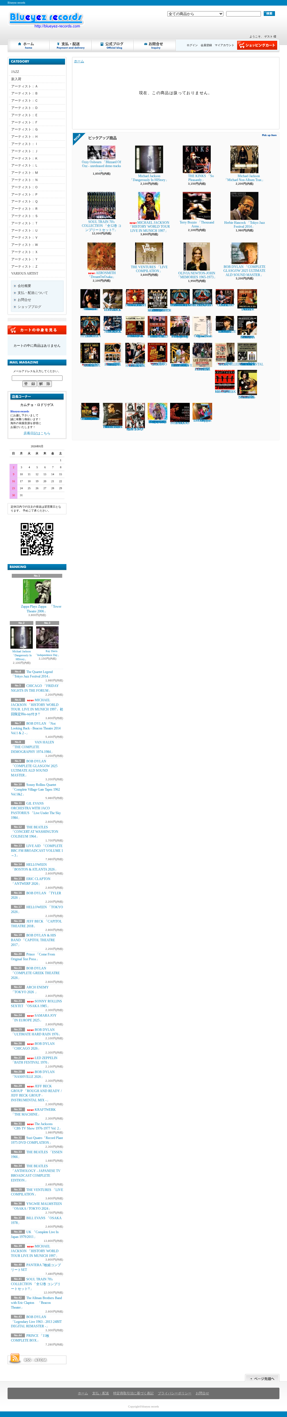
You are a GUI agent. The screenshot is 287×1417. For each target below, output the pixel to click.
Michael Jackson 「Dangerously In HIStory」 (22, 655)
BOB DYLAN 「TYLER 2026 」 (247, 309)
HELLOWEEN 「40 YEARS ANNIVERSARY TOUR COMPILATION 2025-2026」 (182, 305)
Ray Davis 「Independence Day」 (47, 653)
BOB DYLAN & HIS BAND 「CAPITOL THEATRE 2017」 (33, 940)
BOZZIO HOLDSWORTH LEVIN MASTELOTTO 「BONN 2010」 (159, 310)
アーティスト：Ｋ (24, 158)
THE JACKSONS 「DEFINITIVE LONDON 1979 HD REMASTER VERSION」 (181, 364)
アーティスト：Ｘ (24, 252)
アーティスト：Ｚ (24, 266)
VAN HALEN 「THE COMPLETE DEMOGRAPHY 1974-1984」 (32, 747)
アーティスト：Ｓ (24, 216)
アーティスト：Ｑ (24, 201)
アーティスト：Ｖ (24, 237)
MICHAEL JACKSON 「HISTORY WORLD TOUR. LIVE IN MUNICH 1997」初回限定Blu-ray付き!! (37, 707)
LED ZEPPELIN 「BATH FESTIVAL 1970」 (34, 1060)
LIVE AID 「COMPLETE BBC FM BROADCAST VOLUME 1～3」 (37, 850)
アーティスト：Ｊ (24, 151)
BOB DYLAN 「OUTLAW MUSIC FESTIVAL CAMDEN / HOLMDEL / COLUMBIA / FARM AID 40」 (90, 419)
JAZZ (15, 72)
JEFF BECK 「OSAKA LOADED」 (112, 310)
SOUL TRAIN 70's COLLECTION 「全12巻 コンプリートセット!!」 (36, 1284)
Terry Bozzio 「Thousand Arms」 (197, 224)
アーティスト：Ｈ (24, 137)
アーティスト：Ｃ (24, 101)
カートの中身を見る (37, 329)
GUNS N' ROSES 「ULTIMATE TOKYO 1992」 (90, 364)
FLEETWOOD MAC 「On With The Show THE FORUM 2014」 (158, 336)
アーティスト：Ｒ (24, 209)
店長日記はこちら (37, 433)
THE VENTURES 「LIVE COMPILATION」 (149, 269)
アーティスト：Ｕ (24, 230)
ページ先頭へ (262, 1378)
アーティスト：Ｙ (24, 259)
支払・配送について (71, 45)
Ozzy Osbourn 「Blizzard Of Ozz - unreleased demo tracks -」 (101, 166)
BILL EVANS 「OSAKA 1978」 (179, 423)
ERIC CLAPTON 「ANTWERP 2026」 (225, 305)
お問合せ (155, 45)
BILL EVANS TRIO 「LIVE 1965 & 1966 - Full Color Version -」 (112, 427)
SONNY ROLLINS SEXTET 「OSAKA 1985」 (247, 337)
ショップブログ (113, 45)
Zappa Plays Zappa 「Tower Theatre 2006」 (41, 609)
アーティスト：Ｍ (24, 173)
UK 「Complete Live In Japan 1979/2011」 (202, 420)
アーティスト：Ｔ (24, 223)
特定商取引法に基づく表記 (133, 1393)
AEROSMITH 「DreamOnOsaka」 (101, 275)
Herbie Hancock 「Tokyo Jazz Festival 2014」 (244, 225)
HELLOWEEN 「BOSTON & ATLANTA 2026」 (203, 305)
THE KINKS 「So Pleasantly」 (201, 178)
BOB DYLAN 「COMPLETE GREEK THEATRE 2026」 (35, 973)
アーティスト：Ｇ (24, 129)
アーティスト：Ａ (24, 86)
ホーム (29, 45)
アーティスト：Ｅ (24, 115)
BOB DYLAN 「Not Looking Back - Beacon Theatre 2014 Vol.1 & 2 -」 (36, 728)
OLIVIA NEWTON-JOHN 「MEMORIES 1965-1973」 (197, 275)
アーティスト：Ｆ (24, 122)
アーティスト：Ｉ (24, 144)
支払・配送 (100, 1393)
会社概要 (24, 286)
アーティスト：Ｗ (24, 245)
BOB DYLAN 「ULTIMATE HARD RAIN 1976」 (135, 365)
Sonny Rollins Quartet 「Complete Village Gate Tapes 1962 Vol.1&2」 (35, 789)
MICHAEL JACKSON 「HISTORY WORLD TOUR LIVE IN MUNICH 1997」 (35, 1251)
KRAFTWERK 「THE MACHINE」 (225, 392)
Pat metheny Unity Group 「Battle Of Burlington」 (180, 336)
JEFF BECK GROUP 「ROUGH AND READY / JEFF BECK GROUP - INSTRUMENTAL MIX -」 (36, 1093)
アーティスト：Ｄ (24, 108)
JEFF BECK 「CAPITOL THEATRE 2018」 (113, 332)
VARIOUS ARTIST (24, 273)
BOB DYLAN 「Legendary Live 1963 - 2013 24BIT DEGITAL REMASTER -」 (36, 1321)
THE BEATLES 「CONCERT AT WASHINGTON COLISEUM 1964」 (34, 832)
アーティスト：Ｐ (24, 194)
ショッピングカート (257, 45)
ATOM (41, 1360)
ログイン (192, 45)
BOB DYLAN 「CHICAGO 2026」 (157, 363)
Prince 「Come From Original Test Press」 (202, 336)
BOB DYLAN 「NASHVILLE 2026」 (226, 363)
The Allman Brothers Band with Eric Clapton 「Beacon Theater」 (36, 1302)
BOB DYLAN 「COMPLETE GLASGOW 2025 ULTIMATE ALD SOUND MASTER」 (244, 271)
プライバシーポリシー (174, 1393)
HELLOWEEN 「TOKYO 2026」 (90, 336)
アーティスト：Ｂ (24, 93)
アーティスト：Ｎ (24, 180)
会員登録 (206, 45)
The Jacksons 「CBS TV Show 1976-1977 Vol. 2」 (36, 1126)
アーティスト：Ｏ (24, 187)
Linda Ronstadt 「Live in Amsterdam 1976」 (90, 309)
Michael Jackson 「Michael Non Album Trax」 (246, 178)
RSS (27, 1360)
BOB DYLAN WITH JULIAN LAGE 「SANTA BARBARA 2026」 (113, 364)
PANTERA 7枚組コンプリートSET (135, 429)
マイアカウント (224, 45)
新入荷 (16, 79)
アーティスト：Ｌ (24, 165)
